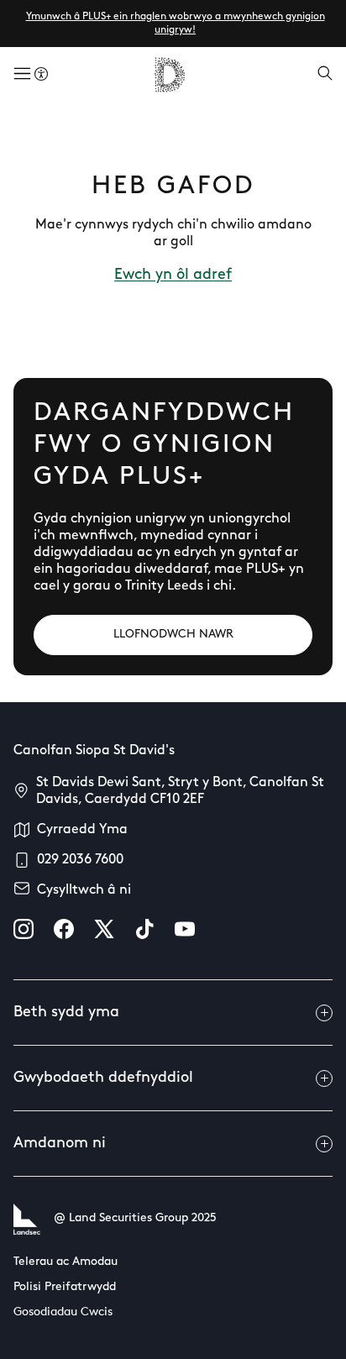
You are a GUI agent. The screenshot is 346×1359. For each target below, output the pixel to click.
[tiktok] (144, 929)
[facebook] (64, 929)
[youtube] (185, 929)
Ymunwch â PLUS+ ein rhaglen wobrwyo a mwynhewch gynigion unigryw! (175, 23)
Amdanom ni (59, 1144)
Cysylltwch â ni (84, 890)
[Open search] (325, 75)
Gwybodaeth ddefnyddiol (103, 1078)
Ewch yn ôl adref (173, 275)
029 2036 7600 (80, 860)
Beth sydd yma (66, 1013)
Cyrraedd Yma (82, 830)
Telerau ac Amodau (65, 1262)
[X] (104, 929)
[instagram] (23, 929)
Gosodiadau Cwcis (63, 1312)
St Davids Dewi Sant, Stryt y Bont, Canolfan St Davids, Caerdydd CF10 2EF (180, 791)
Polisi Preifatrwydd (64, 1287)
